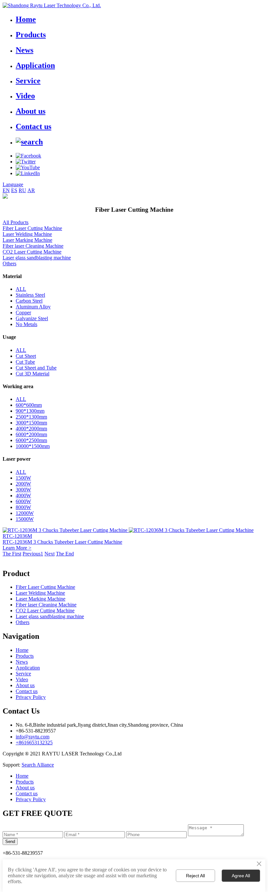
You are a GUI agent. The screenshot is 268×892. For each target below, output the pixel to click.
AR (31, 190)
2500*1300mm (31, 417)
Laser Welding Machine (27, 234)
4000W (23, 495)
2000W (23, 484)
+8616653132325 (34, 742)
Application (35, 65)
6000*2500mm (31, 440)
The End (65, 553)
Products (31, 34)
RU (22, 190)
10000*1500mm (33, 446)
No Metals (26, 324)
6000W (23, 501)
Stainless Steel (30, 295)
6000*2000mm (31, 434)
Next (49, 553)
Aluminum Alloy (33, 306)
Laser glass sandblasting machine (37, 257)
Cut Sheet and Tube (36, 368)
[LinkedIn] (28, 173)
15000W (25, 519)
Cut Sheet (26, 356)
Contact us (33, 126)
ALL (21, 289)
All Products (15, 222)
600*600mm (29, 405)
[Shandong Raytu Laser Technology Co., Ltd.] (52, 5)
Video (25, 95)
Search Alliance (38, 765)
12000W (25, 513)
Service (28, 80)
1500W (23, 478)
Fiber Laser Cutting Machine (32, 228)
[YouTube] (28, 167)
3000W (23, 489)
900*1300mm (30, 411)
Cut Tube (25, 362)
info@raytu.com (32, 736)
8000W (23, 507)
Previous (32, 553)
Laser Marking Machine (27, 240)
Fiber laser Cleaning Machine (33, 246)
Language (13, 184)
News (24, 50)
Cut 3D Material (32, 373)
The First (12, 553)
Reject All (195, 875)
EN (6, 190)
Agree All (241, 875)
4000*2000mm (31, 428)
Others (9, 263)
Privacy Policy (31, 697)
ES (14, 190)
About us (30, 111)
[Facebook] (28, 155)
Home (26, 19)
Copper (23, 312)
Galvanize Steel (32, 318)
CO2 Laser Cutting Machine (32, 252)
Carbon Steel (29, 301)
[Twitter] (26, 161)
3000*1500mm (31, 422)
